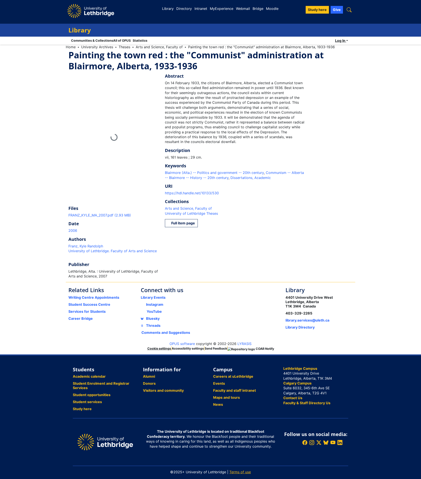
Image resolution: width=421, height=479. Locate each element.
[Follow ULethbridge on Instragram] (311, 442)
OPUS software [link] (182, 343)
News (218, 404)
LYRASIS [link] (244, 343)
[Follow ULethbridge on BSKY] (325, 442)
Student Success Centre (89, 304)
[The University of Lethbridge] (105, 442)
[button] (349, 9)
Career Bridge (80, 318)
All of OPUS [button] (122, 40)
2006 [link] (72, 230)
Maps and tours (226, 397)
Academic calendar (89, 376)
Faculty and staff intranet (234, 390)
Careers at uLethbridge (233, 376)
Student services (87, 402)
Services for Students (87, 311)
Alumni (149, 376)
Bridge (258, 8)
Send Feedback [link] (216, 348)
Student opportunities (92, 395)
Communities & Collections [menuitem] (92, 40)
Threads (153, 325)
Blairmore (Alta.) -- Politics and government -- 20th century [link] (214, 172)
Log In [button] (340, 40)
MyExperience (221, 8)
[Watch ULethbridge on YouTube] (332, 442)
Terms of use (240, 472)
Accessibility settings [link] (188, 348)
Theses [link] (124, 47)
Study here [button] (317, 9)
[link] (114, 215)
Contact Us (292, 398)
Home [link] (71, 47)
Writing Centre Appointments (93, 297)
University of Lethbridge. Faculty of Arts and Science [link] (112, 251)
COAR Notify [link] (264, 348)
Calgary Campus (297, 383)
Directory (184, 8)
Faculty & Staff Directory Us (306, 403)
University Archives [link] (97, 47)
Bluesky (152, 318)
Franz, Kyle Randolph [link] (85, 246)
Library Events (153, 297)
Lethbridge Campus (300, 368)
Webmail (243, 8)
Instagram (154, 304)
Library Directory (300, 327)
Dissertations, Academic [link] (250, 177)
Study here (82, 409)
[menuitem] (123, 40)
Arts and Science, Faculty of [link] (159, 47)
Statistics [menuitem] (140, 40)
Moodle (272, 8)
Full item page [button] (182, 223)
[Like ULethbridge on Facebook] (304, 442)
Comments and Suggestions (165, 332)
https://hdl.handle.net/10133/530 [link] (192, 193)
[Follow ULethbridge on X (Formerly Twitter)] (318, 442)
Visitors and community (163, 390)
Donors (149, 383)
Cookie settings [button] (159, 348)
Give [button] (337, 9)
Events (219, 383)
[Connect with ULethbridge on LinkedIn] (339, 442)
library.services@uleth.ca (307, 320)
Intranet (200, 8)
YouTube (154, 311)
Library (168, 8)
